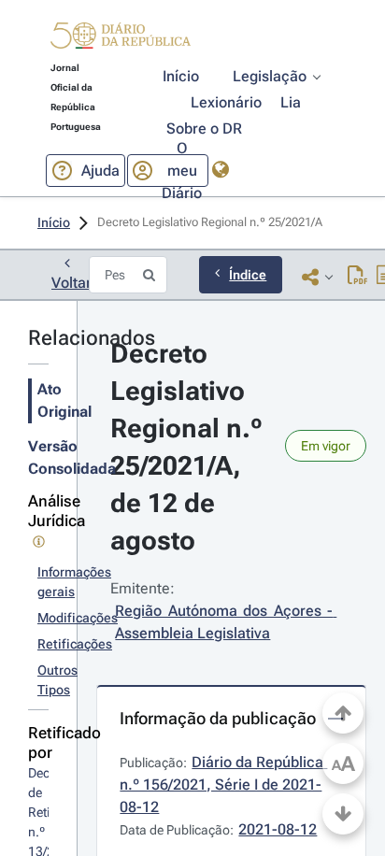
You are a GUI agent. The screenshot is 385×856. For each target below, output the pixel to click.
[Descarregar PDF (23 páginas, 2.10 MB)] (357, 276)
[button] (120, 38)
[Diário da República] (120, 39)
